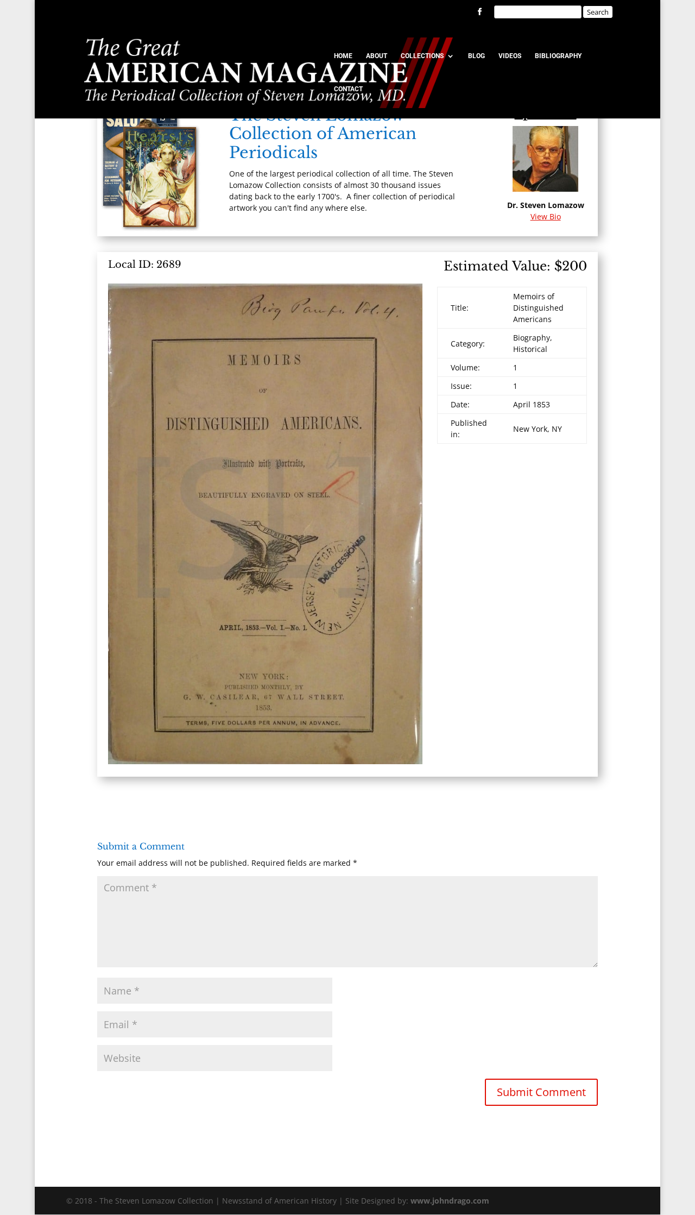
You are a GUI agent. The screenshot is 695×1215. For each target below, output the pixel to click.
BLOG (476, 56)
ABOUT (376, 56)
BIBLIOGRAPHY (558, 56)
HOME (343, 56)
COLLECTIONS (422, 56)
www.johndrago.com (449, 1200)
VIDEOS (509, 56)
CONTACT (348, 89)
